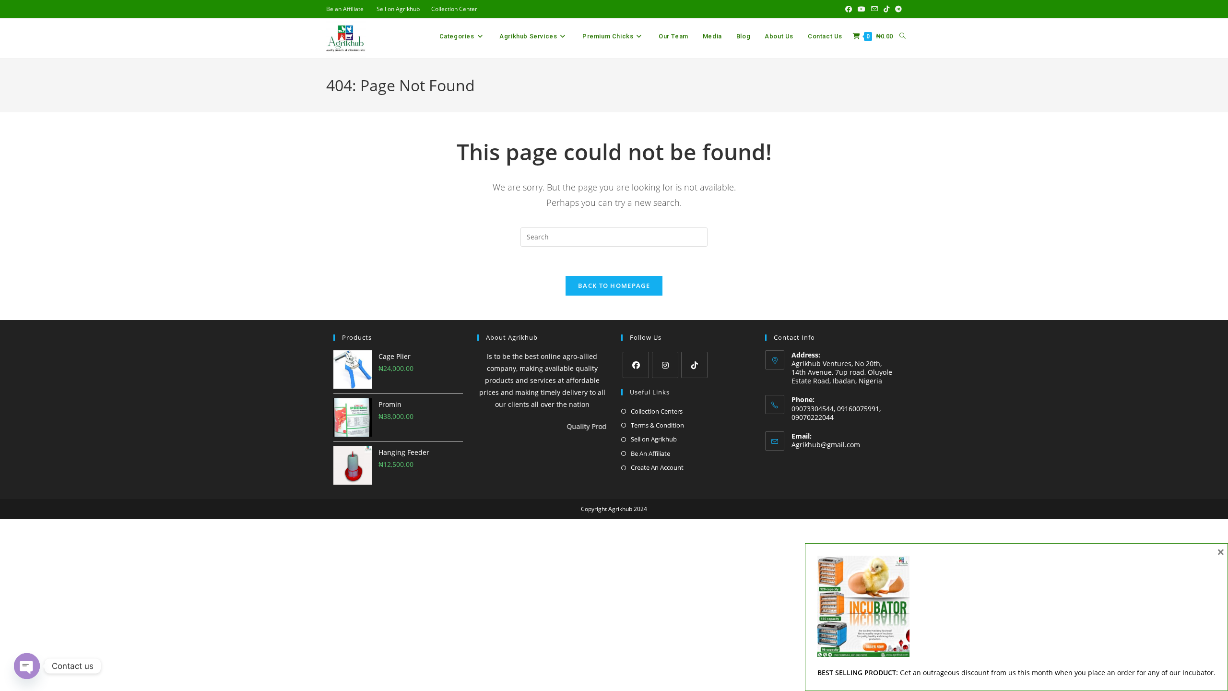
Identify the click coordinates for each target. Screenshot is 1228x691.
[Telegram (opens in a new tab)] (897, 9)
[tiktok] (694, 365)
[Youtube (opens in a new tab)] (861, 9)
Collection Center (454, 9)
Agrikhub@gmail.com (825, 444)
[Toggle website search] (902, 36)
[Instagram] (665, 365)
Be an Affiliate (345, 9)
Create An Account (657, 467)
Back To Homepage (614, 285)
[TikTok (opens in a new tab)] (886, 9)
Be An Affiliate (650, 453)
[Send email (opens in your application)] (874, 9)
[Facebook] (636, 365)
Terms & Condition (657, 425)
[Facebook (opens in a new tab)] (848, 9)
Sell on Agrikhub (398, 9)
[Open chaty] (27, 666)
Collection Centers (657, 411)
